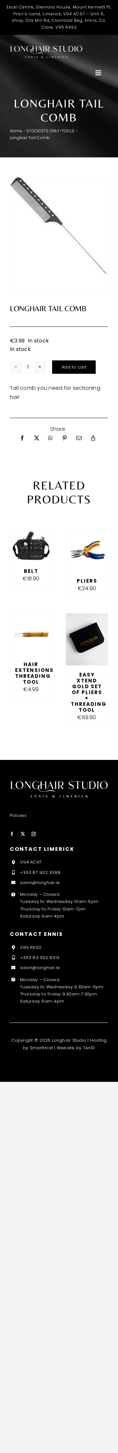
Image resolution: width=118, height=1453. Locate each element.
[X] (37, 438)
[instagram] (33, 834)
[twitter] (23, 834)
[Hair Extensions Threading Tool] (31, 617)
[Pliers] (87, 534)
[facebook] (12, 834)
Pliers (87, 580)
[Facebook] (22, 438)
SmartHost (41, 1048)
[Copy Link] (93, 438)
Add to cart (74, 367)
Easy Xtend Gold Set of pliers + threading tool (89, 692)
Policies (18, 815)
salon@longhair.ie (40, 882)
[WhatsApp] (50, 438)
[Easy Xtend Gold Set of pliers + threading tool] (87, 617)
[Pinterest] (64, 438)
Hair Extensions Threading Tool (34, 673)
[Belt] (31, 534)
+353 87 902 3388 (40, 872)
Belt (31, 571)
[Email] (79, 438)
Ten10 (89, 1048)
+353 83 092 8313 (39, 957)
